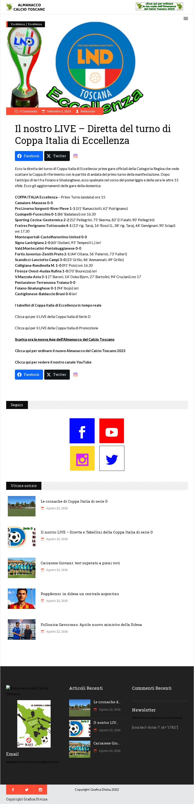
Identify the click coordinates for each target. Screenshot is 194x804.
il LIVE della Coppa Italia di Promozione (67, 328)
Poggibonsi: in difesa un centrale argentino (80, 593)
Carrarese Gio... (106, 743)
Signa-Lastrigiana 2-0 (32, 242)
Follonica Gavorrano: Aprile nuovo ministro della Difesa (91, 624)
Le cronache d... (106, 701)
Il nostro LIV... (105, 722)
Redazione (87, 111)
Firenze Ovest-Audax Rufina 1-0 (41, 271)
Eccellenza (18, 24)
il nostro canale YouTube (71, 362)
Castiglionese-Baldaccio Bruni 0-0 (43, 294)
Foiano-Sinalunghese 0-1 (35, 288)
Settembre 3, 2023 (58, 111)
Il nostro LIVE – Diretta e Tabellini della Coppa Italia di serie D (97, 532)
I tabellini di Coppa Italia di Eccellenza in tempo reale (58, 305)
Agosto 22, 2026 (56, 600)
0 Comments (28, 111)
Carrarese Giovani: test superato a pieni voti (80, 563)
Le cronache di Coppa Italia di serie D (74, 501)
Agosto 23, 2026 (56, 508)
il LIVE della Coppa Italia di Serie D (63, 316)
